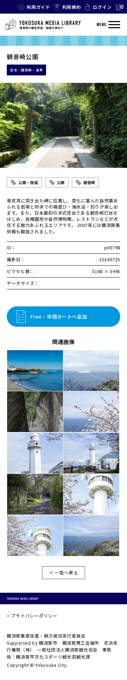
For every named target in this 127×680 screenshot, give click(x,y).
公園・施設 (28, 182)
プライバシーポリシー (34, 615)
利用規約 (71, 7)
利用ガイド (38, 7)
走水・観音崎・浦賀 (26, 70)
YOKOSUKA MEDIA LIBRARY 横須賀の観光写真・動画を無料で (43, 25)
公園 (61, 182)
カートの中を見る (119, 7)
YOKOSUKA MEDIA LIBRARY (23, 598)
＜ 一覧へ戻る (63, 572)
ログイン (102, 7)
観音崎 (89, 182)
